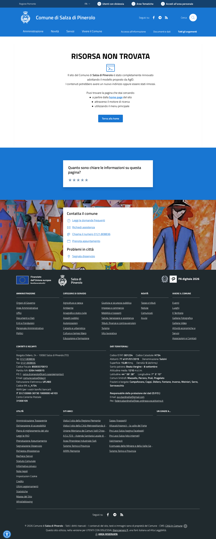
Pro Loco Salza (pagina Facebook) (126, 431)
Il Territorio (177, 313)
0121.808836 (27, 359)
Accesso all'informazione (133, 31)
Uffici (19, 313)
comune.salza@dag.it (34, 378)
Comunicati (147, 313)
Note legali (22, 471)
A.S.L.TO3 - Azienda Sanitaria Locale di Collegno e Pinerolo (93, 436)
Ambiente (68, 308)
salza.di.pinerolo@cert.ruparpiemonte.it (43, 374)
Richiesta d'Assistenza (28, 451)
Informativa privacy (26, 466)
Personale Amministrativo (29, 328)
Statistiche (22, 491)
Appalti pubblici (71, 318)
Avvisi (144, 318)
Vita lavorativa (109, 333)
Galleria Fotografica (182, 318)
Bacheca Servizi (24, 456)
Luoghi (175, 308)
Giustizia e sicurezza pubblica (116, 303)
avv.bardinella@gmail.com (130, 397)
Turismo (105, 328)
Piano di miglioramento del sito (32, 431)
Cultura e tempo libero (74, 333)
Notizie (144, 308)
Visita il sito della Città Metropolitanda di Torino (87, 425)
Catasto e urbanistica (74, 328)
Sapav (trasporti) (118, 420)
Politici (19, 333)
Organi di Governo (25, 303)
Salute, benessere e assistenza (118, 318)
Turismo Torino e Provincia (76, 446)
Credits (20, 481)
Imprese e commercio (113, 308)
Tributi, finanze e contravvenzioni (119, 323)
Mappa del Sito (24, 496)
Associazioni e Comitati (184, 338)
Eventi (175, 303)
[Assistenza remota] (185, 526)
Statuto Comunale (26, 461)
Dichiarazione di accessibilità (31, 425)
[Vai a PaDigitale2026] (180, 279)
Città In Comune (173, 526)
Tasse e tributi (148, 303)
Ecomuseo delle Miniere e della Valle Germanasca (135, 446)
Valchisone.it (116, 441)
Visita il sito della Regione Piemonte (82, 420)
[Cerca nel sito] (193, 17)
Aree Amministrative (27, 308)
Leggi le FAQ (22, 436)
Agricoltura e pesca (73, 303)
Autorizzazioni (70, 323)
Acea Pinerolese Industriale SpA (79, 441)
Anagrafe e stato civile (75, 313)
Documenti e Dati (25, 318)
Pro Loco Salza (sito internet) (124, 436)
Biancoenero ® (120, 530)
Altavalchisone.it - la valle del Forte (128, 425)
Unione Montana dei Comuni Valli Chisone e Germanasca (93, 431)
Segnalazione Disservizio (29, 446)
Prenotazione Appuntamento (31, 441)
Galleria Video (179, 323)
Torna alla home (110, 118)
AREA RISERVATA (108, 534)
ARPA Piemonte (71, 451)
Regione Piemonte (27, 3)
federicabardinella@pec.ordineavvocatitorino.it (139, 401)
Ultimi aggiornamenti (27, 486)
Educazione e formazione (76, 338)
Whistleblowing (24, 501)
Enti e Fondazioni (25, 323)
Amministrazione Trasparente (31, 420)
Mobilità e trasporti (111, 313)
